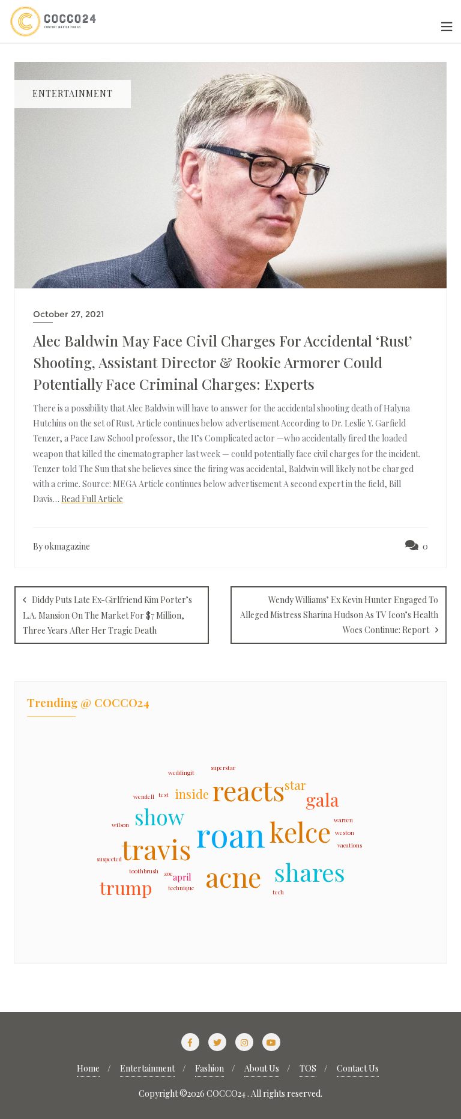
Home (88, 1068)
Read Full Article (92, 499)
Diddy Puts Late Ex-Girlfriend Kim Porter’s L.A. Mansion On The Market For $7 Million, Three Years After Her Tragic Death (107, 615)
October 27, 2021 (68, 314)
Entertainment (147, 1068)
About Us (261, 1068)
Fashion (209, 1068)
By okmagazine (61, 546)
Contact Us (358, 1068)
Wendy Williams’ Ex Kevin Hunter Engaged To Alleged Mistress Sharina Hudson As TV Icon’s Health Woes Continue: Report (339, 614)
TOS (308, 1068)
